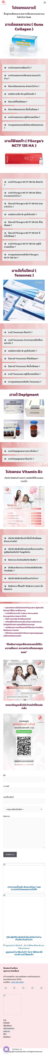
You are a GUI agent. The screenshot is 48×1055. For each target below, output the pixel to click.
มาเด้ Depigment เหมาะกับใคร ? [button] (23, 451)
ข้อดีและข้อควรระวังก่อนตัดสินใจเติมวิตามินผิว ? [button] (23, 569)
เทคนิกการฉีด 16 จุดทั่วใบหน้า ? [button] (22, 214)
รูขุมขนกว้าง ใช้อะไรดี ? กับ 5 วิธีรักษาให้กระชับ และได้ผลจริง (24, 953)
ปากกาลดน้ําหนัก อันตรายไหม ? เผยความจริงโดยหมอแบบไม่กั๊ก (24, 888)
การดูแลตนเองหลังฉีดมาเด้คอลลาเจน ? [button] (23, 126)
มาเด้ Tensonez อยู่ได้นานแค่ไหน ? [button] (24, 374)
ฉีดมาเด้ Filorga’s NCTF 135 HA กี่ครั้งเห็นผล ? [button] (22, 234)
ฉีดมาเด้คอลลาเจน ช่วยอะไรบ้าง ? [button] (23, 86)
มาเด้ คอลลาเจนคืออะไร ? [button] (20, 67)
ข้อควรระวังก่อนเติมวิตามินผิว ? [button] (23, 559)
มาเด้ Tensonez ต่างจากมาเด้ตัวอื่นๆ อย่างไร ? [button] (23, 341)
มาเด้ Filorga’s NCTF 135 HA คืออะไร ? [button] (23, 183)
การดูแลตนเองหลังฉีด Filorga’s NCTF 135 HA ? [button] (21, 256)
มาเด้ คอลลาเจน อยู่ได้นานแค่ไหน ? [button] (24, 117)
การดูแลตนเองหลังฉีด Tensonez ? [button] (24, 381)
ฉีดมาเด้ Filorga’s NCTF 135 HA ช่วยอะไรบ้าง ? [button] (23, 205)
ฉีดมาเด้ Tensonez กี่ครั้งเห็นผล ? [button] (24, 366)
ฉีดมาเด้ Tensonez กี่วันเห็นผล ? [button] (23, 358)
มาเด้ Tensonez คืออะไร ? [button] (20, 332)
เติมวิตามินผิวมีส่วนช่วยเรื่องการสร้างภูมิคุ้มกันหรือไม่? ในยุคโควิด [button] (23, 550)
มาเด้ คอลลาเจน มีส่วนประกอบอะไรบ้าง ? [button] (22, 77)
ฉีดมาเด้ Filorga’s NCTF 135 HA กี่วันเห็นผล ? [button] (23, 223)
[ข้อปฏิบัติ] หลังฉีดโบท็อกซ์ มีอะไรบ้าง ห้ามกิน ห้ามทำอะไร (24, 938)
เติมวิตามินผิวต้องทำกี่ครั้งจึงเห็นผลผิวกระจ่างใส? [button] (22, 539)
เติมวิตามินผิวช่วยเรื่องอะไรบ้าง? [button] (23, 578)
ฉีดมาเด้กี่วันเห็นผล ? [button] (17, 101)
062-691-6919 (17, 982)
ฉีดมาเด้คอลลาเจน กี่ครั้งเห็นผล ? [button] (23, 109)
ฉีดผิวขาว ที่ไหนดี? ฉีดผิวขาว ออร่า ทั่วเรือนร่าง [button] (23, 587)
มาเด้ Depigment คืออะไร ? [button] (21, 458)
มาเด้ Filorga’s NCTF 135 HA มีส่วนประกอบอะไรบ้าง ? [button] (22, 194)
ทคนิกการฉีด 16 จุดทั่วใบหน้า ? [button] (22, 94)
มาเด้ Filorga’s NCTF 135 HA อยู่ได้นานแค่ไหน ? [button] (22, 245)
